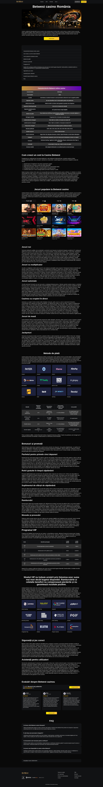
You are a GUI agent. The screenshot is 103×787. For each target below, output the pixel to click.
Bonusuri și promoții (27, 61)
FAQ (24, 78)
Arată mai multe (51, 713)
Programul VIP (26, 64)
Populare (28, 200)
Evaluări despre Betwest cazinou (30, 76)
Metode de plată (26, 59)
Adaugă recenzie (74, 687)
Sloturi (73, 200)
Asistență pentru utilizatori (29, 73)
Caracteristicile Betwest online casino (31, 51)
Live (43, 200)
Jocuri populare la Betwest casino (30, 56)
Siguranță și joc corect (28, 70)
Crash (58, 200)
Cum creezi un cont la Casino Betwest (31, 53)
